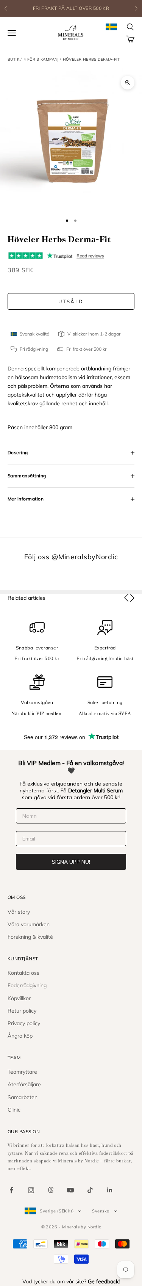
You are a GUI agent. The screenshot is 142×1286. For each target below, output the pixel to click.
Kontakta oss (23, 972)
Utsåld (70, 301)
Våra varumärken (29, 924)
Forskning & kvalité (30, 936)
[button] (126, 598)
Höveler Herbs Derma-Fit (91, 59)
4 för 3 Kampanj (41, 59)
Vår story (19, 911)
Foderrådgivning (27, 985)
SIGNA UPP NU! (71, 861)
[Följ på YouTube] (70, 1190)
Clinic (14, 1109)
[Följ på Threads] (51, 1190)
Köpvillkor (19, 998)
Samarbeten (22, 1097)
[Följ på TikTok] (90, 1190)
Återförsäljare (24, 1084)
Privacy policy (24, 1023)
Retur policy (22, 1010)
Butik (13, 59)
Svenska (100, 1211)
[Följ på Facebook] (11, 1190)
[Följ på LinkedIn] (110, 1190)
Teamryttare (22, 1071)
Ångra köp (20, 1035)
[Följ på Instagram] (31, 1190)
